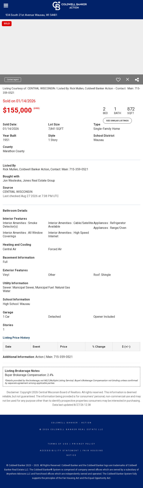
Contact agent (13, 80)
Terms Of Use (58, 444)
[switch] (118, 79)
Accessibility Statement (59, 451)
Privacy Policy (83, 444)
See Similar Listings (117, 120)
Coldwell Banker (64, 423)
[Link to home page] (71, 5)
